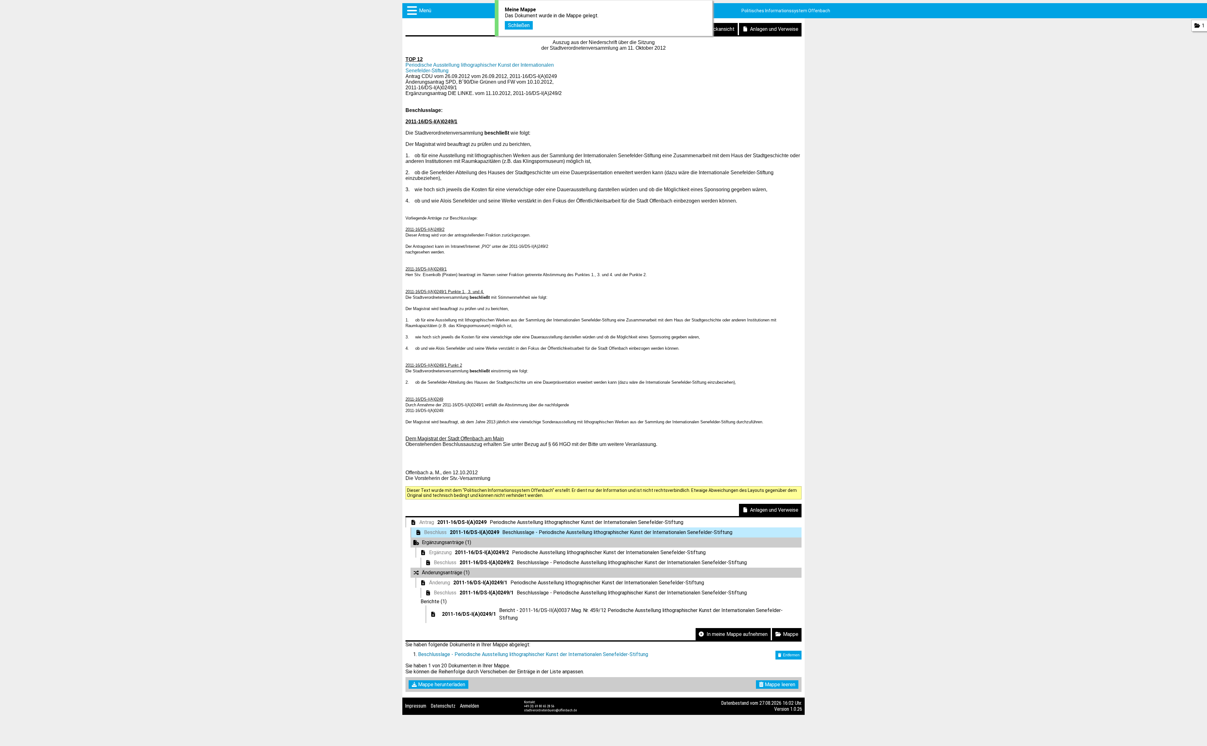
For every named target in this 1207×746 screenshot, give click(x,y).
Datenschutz (443, 706)
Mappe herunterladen (441, 685)
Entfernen (791, 655)
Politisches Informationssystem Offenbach (785, 10)
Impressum (415, 706)
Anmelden (469, 706)
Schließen (519, 25)
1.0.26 (796, 709)
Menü (425, 11)
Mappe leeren (779, 685)
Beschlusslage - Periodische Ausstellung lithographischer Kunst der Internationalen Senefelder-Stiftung (533, 654)
